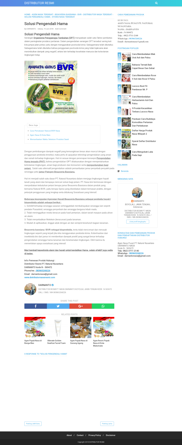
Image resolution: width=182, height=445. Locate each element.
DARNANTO (139, 201)
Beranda (124, 171)
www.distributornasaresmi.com (39, 277)
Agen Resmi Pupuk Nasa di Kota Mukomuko (101, 343)
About (69, 435)
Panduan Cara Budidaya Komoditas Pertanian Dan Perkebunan (143, 122)
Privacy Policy (94, 435)
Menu (61, 2)
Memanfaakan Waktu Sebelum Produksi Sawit (49, 139)
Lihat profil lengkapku (137, 222)
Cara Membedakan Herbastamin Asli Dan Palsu (142, 100)
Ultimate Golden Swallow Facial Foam (56, 342)
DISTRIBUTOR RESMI (39, 3)
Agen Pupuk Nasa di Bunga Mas (33, 342)
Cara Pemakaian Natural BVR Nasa (45, 131)
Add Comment (60, 29)
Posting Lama (107, 424)
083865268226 (43, 270)
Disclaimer (111, 435)
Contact (80, 435)
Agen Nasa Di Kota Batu (40, 135)
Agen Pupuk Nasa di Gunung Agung (79, 342)
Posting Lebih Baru (33, 424)
